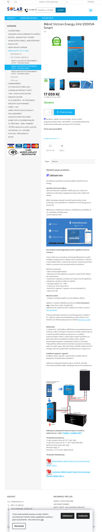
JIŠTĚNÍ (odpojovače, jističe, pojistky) (22, 127)
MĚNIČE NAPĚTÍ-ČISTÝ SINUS (18, 51)
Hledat (61, 10)
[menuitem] (11, 18)
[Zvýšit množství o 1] (52, 110)
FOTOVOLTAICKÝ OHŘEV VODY (19, 87)
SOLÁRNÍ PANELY (14, 31)
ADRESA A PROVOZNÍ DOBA (48, 2)
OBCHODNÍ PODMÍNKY (61, 504)
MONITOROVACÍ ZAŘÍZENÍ (17, 47)
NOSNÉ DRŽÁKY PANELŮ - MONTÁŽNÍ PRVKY (24, 41)
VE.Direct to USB (84, 320)
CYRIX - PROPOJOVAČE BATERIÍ (19, 94)
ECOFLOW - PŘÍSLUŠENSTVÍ (18, 133)
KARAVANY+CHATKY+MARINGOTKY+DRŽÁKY (24, 34)
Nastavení (19, 526)
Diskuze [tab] (55, 161)
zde (42, 519)
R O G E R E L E (16, 54)
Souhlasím (83, 515)
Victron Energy (51, 310)
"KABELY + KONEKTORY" (72, 433)
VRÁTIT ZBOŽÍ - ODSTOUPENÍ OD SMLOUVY (69, 507)
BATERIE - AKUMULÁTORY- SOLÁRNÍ (21, 37)
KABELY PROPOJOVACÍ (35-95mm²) (20, 110)
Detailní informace (50, 138)
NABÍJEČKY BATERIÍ (15, 97)
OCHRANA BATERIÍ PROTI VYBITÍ (20, 90)
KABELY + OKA (13, 107)
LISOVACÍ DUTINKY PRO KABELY (19, 117)
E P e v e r (14, 80)
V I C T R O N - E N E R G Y (19, 57)
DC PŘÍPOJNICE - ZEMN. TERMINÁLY (20, 123)
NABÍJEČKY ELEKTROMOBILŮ (18, 103)
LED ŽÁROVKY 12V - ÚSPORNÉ (19, 130)
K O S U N (14, 77)
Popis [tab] (47, 161)
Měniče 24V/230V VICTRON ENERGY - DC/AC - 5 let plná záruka (24, 67)
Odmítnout (68, 515)
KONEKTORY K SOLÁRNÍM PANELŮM (21, 120)
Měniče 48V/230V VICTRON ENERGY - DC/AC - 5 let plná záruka (24, 72)
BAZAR (10, 137)
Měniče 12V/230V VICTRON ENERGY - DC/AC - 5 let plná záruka (24, 62)
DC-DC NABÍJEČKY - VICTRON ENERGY (21, 100)
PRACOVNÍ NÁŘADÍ (15, 114)
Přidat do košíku (66, 112)
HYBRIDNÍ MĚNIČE (14, 83)
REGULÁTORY (13, 44)
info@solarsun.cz (17, 501)
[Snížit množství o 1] (52, 113)
